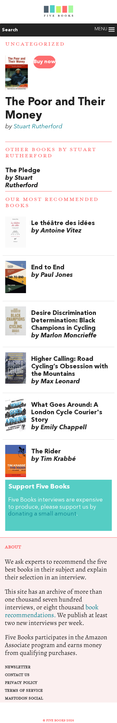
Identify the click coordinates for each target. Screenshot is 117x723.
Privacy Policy (21, 682)
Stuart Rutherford (38, 126)
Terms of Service (24, 690)
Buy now (44, 61)
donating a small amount (42, 514)
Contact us (17, 675)
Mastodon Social (24, 698)
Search (10, 30)
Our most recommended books (51, 202)
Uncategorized (35, 44)
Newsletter (18, 667)
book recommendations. (51, 611)
